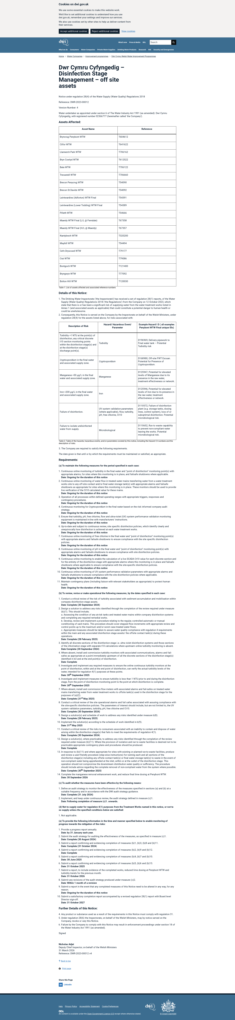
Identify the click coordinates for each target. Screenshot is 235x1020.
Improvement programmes (96, 56)
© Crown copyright (168, 1014)
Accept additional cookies (73, 31)
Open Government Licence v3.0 (100, 1014)
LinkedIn (68, 984)
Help (61, 1006)
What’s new (122, 42)
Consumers (74, 50)
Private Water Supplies (106, 50)
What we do (63, 50)
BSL (144, 42)
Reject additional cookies (105, 31)
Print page (66, 968)
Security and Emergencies (163, 50)
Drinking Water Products (127, 50)
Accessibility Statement (89, 1006)
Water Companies (88, 50)
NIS (149, 50)
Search (153, 42)
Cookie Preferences (110, 1006)
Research (142, 50)
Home (61, 56)
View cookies (128, 31)
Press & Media (134, 42)
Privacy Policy (71, 1006)
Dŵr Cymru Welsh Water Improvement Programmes (134, 56)
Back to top (66, 961)
